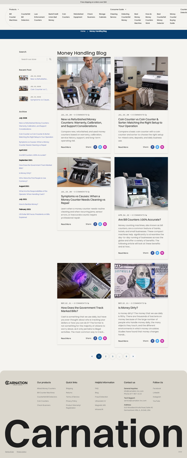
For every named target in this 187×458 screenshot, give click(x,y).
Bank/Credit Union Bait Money (53, 17)
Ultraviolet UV (100, 401)
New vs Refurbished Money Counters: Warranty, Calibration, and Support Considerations (81, 122)
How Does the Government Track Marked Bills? (82, 309)
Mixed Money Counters (46, 388)
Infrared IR (99, 409)
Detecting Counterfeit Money (125, 17)
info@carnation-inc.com (133, 391)
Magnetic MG (100, 405)
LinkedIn (156, 392)
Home (83, 31)
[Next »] (133, 356)
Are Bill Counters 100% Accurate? (139, 219)
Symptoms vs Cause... (40, 100)
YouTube (156, 401)
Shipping (69, 388)
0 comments (81, 115)
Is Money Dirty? (128, 307)
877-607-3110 (135, 394)
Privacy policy (21, 452)
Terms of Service (72, 397)
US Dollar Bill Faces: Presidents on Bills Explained (34, 215)
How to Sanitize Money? (28, 204)
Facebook (157, 388)
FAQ (96, 388)
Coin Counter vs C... (39, 89)
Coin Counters (43, 401)
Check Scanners (43, 405)
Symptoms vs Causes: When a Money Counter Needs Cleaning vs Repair (83, 199)
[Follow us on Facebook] (95, 147)
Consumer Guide (117, 9)
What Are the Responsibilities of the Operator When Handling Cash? (33, 192)
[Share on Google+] (105, 147)
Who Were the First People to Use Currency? (32, 179)
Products (12, 9)
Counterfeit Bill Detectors (47, 397)
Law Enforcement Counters (39, 17)
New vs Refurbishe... (39, 79)
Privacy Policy (71, 401)
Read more (66, 147)
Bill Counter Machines (13, 17)
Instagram (157, 397)
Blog (97, 392)
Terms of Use (9, 452)
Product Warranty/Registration (73, 406)
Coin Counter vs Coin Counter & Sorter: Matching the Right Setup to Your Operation (140, 122)
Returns (69, 392)
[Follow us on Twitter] (100, 147)
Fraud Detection (101, 397)
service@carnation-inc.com (135, 400)
